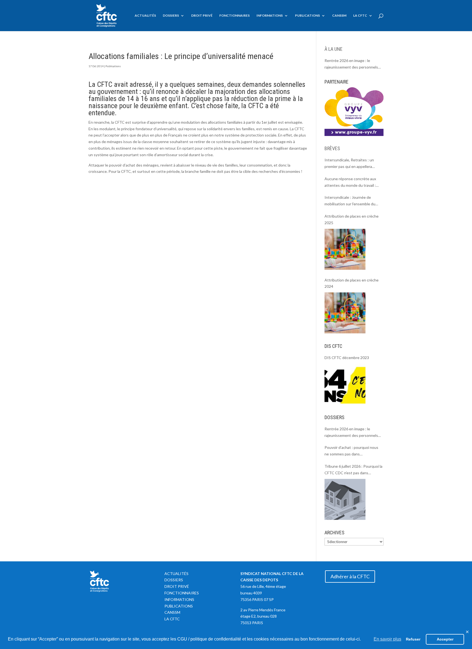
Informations (269, 15)
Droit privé (202, 15)
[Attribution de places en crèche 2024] (344, 312)
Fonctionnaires (234, 15)
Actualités (145, 15)
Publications (307, 15)
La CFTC (360, 15)
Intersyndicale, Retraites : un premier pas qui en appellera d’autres (349, 164)
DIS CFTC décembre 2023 (346, 357)
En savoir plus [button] (387, 639)
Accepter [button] (445, 639)
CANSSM (339, 15)
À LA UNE (333, 49)
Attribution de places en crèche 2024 (351, 283)
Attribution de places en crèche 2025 (351, 219)
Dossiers (171, 15)
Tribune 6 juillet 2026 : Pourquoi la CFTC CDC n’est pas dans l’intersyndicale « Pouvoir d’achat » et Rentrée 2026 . (353, 470)
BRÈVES (332, 148)
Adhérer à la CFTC (350, 576)
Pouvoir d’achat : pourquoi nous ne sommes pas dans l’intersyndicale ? (351, 451)
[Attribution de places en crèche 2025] (344, 249)
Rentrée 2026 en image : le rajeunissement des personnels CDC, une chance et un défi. (351, 64)
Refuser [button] (413, 639)
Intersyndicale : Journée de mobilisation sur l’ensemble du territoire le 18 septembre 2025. (351, 201)
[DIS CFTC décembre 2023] (344, 384)
